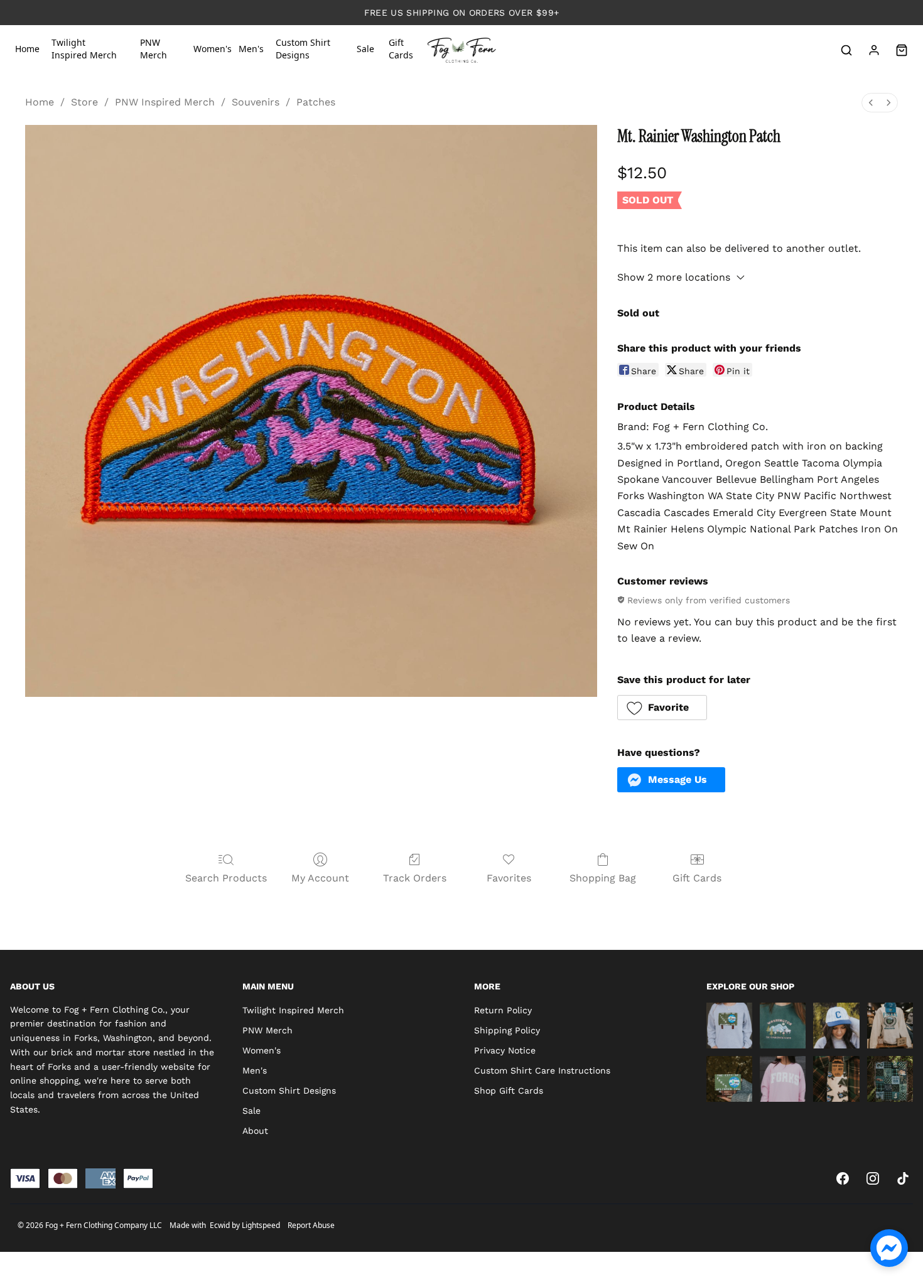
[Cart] (901, 50)
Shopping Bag (602, 878)
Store (84, 102)
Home (39, 102)
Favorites (509, 878)
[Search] (846, 50)
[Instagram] (873, 1178)
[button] (662, 707)
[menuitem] (871, 103)
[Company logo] (461, 50)
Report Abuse (311, 1225)
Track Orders (414, 878)
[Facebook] (843, 1178)
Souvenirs (255, 102)
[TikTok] (903, 1178)
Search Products (226, 878)
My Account (320, 878)
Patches (315, 102)
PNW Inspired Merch (165, 102)
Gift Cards (696, 878)
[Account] (874, 50)
